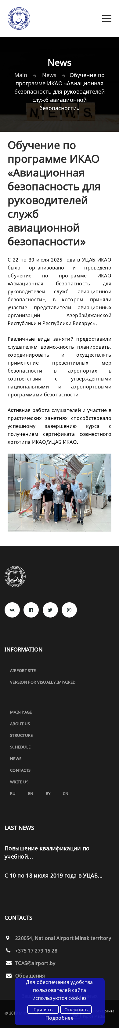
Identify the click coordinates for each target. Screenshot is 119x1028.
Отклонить (76, 1009)
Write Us (19, 782)
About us (20, 723)
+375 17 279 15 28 (36, 950)
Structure (21, 735)
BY (48, 793)
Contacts (20, 770)
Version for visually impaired (43, 682)
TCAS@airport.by (35, 963)
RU (13, 793)
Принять (43, 1009)
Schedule (20, 747)
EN (31, 793)
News (15, 758)
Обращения (30, 975)
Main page (21, 712)
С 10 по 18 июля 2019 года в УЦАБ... (54, 875)
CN (66, 793)
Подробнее (59, 1018)
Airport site (23, 670)
